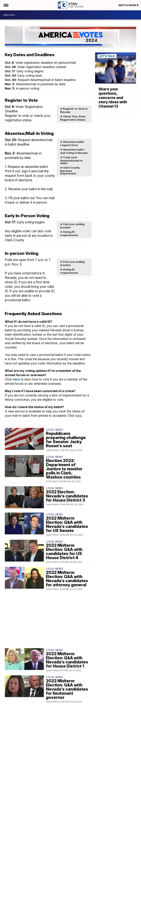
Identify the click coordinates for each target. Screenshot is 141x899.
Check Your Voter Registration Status (73, 118)
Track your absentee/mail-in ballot (71, 160)
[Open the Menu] (6, 5)
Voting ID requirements (69, 233)
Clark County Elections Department (70, 170)
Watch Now (127, 5)
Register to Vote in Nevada (74, 110)
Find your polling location (72, 226)
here (16, 379)
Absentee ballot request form (72, 143)
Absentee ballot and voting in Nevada (74, 151)
